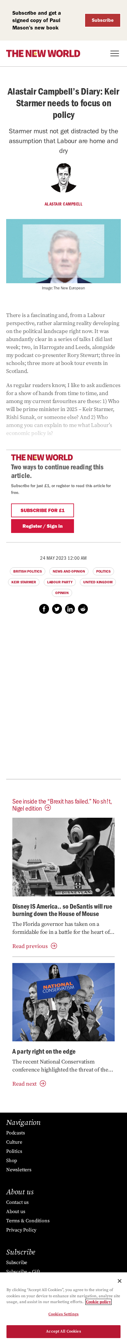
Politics (103, 571)
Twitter (57, 609)
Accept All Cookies (63, 1331)
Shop (11, 1160)
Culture (14, 1142)
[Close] (119, 1281)
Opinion (62, 593)
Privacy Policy (21, 1230)
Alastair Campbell (64, 204)
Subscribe (103, 20)
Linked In (70, 609)
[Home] (43, 53)
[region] (63, 1307)
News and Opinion (69, 571)
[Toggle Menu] (115, 53)
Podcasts (15, 1133)
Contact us (17, 1202)
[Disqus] (63, 700)
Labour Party (59, 582)
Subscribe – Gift (23, 1272)
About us (15, 1211)
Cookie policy (98, 1301)
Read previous (30, 946)
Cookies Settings (63, 1314)
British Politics (27, 571)
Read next (24, 1083)
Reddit (83, 609)
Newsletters (18, 1170)
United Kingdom (98, 582)
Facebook (44, 609)
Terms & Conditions (27, 1221)
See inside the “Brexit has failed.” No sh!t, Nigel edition (62, 804)
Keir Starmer (23, 582)
